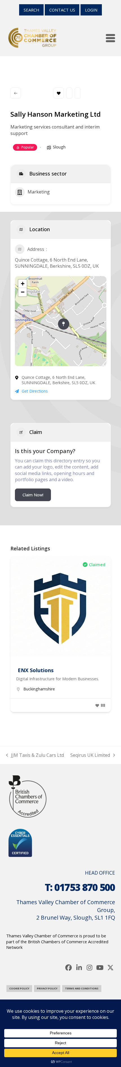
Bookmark (58, 93)
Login (91, 10)
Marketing (39, 192)
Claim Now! (33, 495)
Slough (59, 147)
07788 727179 (36, 696)
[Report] (78, 93)
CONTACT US (62, 10)
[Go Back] (15, 93)
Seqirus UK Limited (90, 755)
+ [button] (22, 283)
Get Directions (35, 391)
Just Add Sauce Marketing (50, 670)
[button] (110, 38)
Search (31, 10)
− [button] (22, 292)
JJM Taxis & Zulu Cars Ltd (35, 755)
